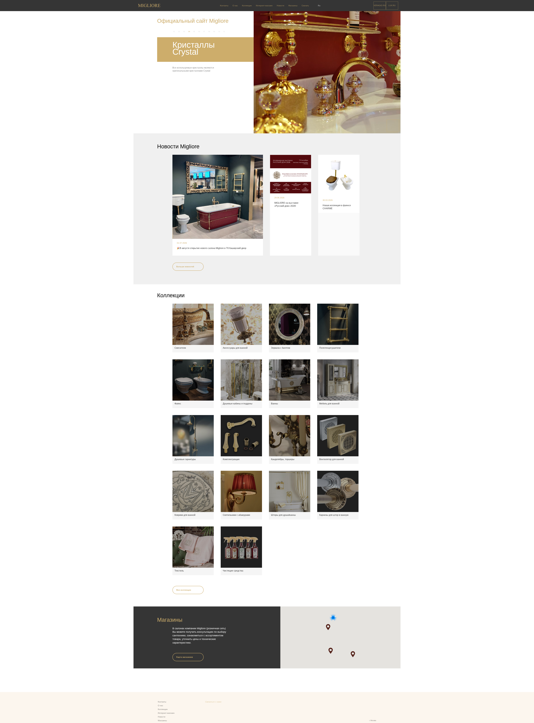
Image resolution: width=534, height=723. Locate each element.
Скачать (305, 5)
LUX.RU (391, 5)
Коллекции (247, 5)
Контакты (224, 5)
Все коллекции (183, 590)
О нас (235, 5)
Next (393, 126)
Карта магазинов (184, 657)
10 (219, 31)
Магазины (292, 5)
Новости (280, 5)
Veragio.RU (380, 5)
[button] (330, 651)
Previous (261, 126)
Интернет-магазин (264, 5)
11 (224, 31)
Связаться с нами (213, 702)
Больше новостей (185, 266)
